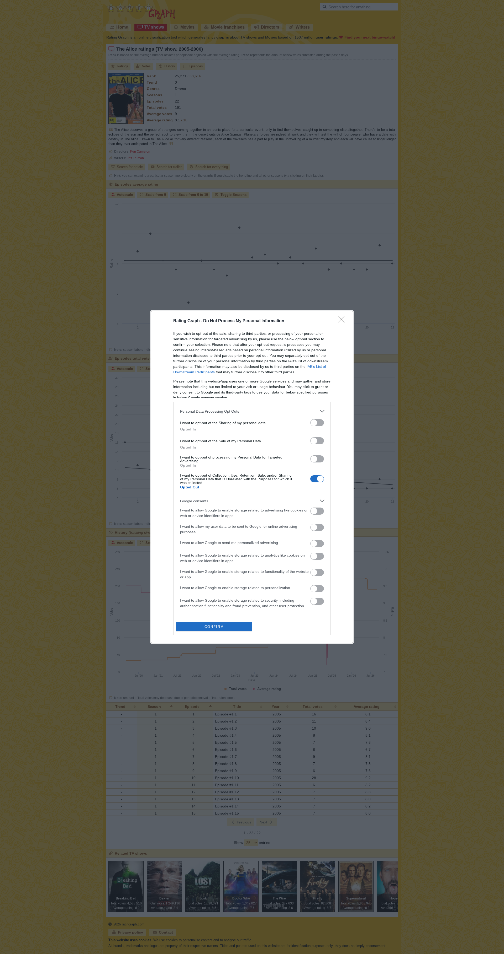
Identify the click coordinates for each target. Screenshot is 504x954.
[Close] (343, 321)
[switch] (317, 422)
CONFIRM (214, 627)
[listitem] (252, 411)
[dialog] (252, 477)
